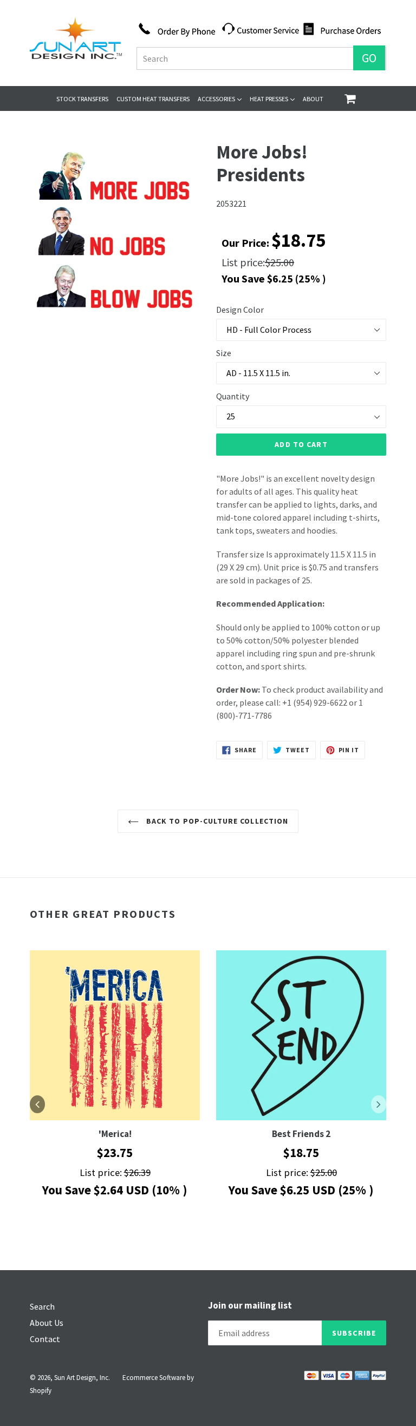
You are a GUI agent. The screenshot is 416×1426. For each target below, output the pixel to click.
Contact (45, 1338)
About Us (46, 1322)
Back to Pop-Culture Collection (216, 821)
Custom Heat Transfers (153, 99)
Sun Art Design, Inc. (82, 1377)
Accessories (220, 98)
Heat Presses (272, 98)
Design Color (240, 309)
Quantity (232, 396)
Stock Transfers (82, 99)
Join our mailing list (250, 1305)
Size (223, 352)
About (313, 99)
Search (42, 1306)
